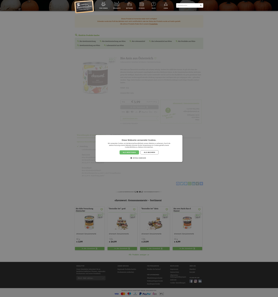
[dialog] (139, 148)
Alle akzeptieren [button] (129, 152)
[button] (139, 158)
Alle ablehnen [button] (149, 152)
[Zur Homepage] (84, 7)
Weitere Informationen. (145, 147)
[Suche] (201, 5)
